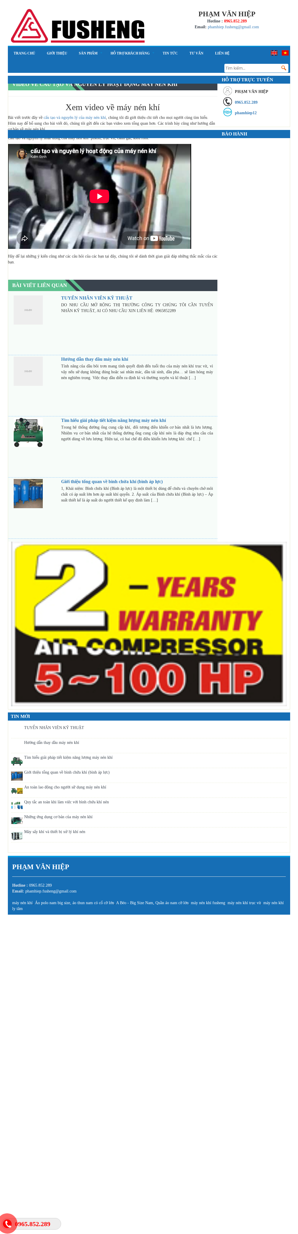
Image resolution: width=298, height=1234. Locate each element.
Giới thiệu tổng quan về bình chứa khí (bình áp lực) (67, 772)
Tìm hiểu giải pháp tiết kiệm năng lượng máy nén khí (68, 757)
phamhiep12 (246, 113)
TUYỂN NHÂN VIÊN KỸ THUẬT (54, 728)
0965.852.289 (246, 102)
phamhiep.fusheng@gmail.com (233, 27)
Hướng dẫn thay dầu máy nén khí (51, 742)
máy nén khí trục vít (244, 903)
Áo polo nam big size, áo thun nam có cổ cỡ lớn (74, 903)
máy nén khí (22, 903)
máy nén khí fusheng (208, 903)
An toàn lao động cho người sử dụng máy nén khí (65, 787)
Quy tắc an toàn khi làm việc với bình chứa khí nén (66, 802)
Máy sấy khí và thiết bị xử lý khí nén (54, 832)
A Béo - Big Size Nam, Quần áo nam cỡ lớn (152, 903)
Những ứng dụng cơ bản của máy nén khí (58, 817)
